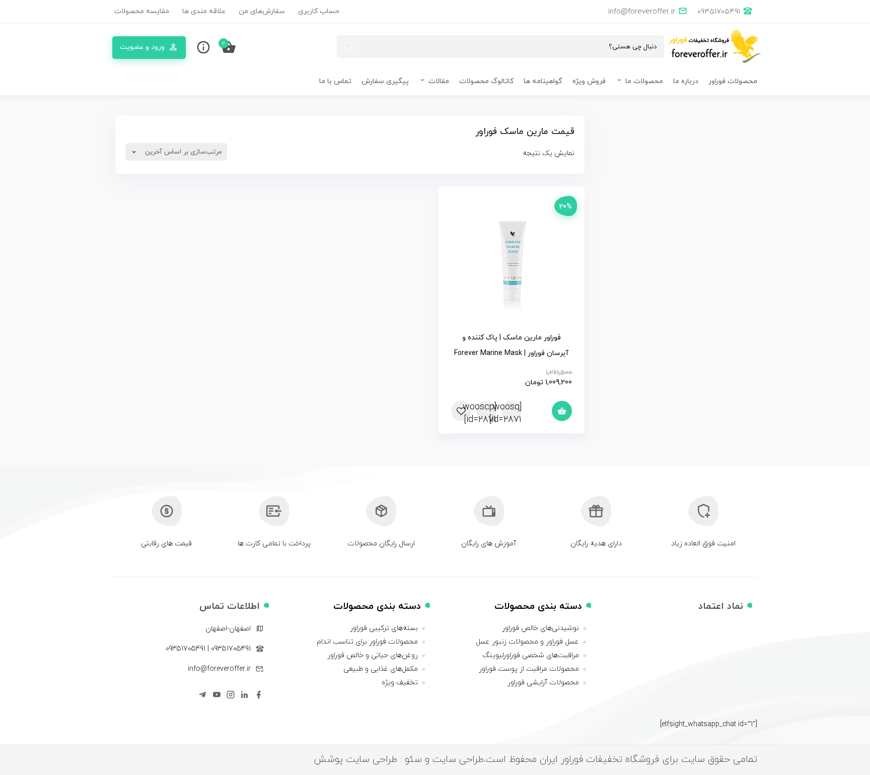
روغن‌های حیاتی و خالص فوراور (372, 655)
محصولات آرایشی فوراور (543, 682)
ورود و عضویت (142, 47)
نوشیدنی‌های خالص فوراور (540, 628)
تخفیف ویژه (400, 682)
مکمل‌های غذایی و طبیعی (380, 669)
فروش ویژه (589, 81)
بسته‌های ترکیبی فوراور (384, 628)
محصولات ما (644, 81)
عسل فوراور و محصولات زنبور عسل (527, 642)
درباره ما (685, 81)
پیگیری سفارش (385, 81)
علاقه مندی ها (204, 11)
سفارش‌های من (262, 11)
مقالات (438, 81)
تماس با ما (335, 81)
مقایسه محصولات (141, 11)
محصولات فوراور (732, 81)
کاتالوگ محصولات (486, 81)
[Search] (349, 46)
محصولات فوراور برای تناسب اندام (367, 642)
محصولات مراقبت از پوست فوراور (529, 669)
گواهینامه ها (543, 81)
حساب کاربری (318, 11)
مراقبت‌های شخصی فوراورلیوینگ (530, 655)
